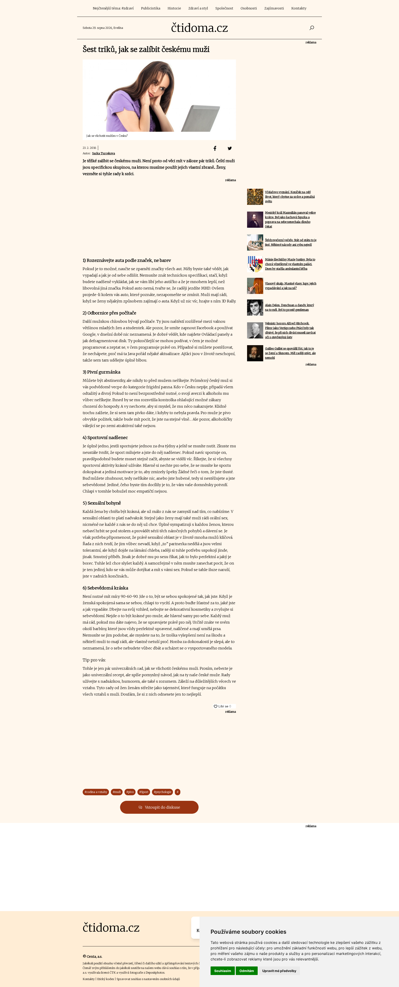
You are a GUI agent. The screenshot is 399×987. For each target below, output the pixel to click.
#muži (117, 792)
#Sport (143, 792)
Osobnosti (249, 8)
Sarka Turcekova (103, 153)
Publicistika (150, 8)
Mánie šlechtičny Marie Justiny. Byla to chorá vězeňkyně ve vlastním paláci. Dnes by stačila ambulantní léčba (290, 264)
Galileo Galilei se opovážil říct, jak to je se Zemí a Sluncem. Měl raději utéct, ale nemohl (290, 353)
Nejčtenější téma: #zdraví (113, 8)
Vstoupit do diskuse (162, 807)
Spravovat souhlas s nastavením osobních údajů (148, 979)
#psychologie (162, 792)
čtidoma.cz (199, 28)
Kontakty (298, 8)
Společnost (224, 8)
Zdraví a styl (198, 8)
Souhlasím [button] (222, 971)
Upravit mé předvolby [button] (279, 971)
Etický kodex (105, 979)
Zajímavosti (274, 8)
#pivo (130, 792)
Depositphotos (155, 972)
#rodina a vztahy (96, 792)
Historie (174, 8)
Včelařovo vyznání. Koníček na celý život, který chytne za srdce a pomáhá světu (290, 196)
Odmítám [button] (246, 971)
